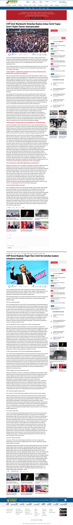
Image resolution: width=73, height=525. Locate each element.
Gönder (9, 247)
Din (36, 8)
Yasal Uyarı (48, 523)
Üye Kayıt (51, 510)
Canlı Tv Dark (18, 509)
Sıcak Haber (44, 515)
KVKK (39, 523)
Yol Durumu (55, 504)
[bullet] (21, 247)
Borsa (7, 504)
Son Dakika (8, 5)
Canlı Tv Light (8, 512)
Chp (21, 471)
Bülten (33, 8)
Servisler (14, 5)
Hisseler (43, 504)
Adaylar (8, 471)
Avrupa (29, 8)
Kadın (35, 5)
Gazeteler (57, 5)
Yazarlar (51, 5)
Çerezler (36, 523)
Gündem (20, 5)
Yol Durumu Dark (9, 510)
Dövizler (36, 510)
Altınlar (36, 509)
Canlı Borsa (27, 509)
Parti (17, 207)
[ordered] (20, 247)
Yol (19, 207)
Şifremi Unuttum (52, 512)
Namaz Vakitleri (14, 504)
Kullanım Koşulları (44, 523)
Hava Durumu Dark (9, 509)
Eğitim (40, 8)
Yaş (27, 471)
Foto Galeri (40, 5)
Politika (47, 8)
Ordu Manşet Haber (9, 21)
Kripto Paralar (63, 504)
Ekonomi (25, 5)
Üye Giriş (50, 509)
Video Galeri (44, 510)
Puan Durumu (36, 504)
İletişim (28, 523)
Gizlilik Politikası (32, 523)
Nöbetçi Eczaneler (19, 512)
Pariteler (49, 504)
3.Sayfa (25, 8)
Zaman (23, 207)
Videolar (46, 5)
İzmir (13, 207)
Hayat (44, 8)
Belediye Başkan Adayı (14, 471)
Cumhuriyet (9, 207)
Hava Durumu (29, 504)
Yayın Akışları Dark (19, 510)
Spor (30, 5)
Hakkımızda (24, 523)
